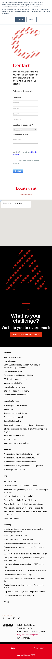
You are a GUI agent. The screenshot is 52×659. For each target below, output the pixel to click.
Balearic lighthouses (11, 518)
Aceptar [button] (20, 19)
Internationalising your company (16, 391)
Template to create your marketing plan (19, 596)
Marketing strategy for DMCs (15, 470)
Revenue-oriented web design (15, 413)
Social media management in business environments (24, 425)
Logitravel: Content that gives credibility (19, 496)
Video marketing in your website (16, 443)
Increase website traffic (13, 383)
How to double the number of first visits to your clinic (25, 571)
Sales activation (10, 409)
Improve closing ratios (12, 357)
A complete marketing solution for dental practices (23, 466)
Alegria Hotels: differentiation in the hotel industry (23, 504)
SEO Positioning (10, 439)
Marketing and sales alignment (15, 405)
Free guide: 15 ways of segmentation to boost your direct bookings (24, 559)
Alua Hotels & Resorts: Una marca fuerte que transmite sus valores (25, 513)
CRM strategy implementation (15, 379)
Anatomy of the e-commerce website (18, 539)
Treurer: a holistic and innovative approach (20, 486)
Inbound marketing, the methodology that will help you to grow (25, 430)
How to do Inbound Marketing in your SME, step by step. (24, 566)
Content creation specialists (14, 417)
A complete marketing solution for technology (22, 454)
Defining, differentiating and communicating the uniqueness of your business (22, 366)
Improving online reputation (14, 435)
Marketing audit (10, 361)
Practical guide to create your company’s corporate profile (24, 549)
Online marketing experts (13, 371)
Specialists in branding (12, 421)
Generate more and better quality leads (19, 375)
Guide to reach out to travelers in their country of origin (25, 554)
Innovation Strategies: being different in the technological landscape (26, 491)
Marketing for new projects (14, 387)
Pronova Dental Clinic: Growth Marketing (20, 500)
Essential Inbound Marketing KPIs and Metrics (22, 543)
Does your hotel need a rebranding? (18, 575)
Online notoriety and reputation (16, 395)
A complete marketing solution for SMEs (19, 458)
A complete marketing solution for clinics (20, 462)
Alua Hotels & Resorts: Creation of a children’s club (24, 508)
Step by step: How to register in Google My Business (24, 592)
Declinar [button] (31, 19)
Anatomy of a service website (15, 536)
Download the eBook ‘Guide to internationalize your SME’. (24, 580)
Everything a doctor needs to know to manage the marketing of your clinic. (23, 530)
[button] (13, 648)
